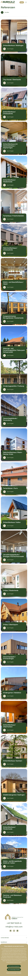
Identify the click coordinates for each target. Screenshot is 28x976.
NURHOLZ (4, 942)
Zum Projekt (10, 48)
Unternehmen (5, 937)
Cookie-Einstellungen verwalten (13, 973)
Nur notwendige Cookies (14, 969)
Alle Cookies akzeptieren (14, 966)
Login (21, 2)
